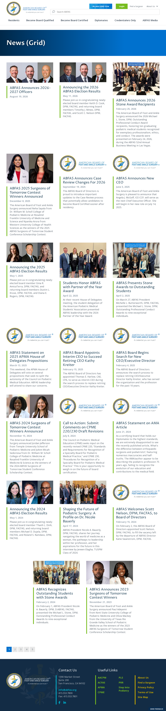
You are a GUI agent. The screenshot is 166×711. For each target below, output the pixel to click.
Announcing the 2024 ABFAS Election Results (28, 511)
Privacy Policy (146, 687)
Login (121, 6)
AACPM (102, 677)
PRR (121, 682)
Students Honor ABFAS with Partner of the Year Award (82, 287)
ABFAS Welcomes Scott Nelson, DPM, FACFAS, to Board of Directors (136, 513)
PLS (121, 677)
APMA (101, 687)
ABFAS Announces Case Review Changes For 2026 (84, 180)
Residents (13, 20)
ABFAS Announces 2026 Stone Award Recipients (135, 102)
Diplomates (101, 20)
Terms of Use (145, 692)
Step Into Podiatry (124, 689)
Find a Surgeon (136, 6)
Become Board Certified (74, 20)
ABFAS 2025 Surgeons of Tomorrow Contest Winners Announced (30, 192)
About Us (151, 6)
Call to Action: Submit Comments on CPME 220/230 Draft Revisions (83, 427)
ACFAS (101, 682)
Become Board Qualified (40, 20)
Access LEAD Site (101, 6)
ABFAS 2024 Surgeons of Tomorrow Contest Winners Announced (30, 427)
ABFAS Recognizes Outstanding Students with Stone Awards (54, 593)
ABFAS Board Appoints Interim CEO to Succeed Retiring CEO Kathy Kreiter (82, 359)
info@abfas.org (67, 689)
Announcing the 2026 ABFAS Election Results (82, 89)
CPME (101, 692)
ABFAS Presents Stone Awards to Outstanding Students (135, 287)
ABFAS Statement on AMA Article (137, 425)
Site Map (143, 697)
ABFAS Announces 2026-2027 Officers (30, 90)
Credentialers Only (125, 20)
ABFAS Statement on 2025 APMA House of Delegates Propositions (29, 357)
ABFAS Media (150, 20)
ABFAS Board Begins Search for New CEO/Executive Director (135, 357)
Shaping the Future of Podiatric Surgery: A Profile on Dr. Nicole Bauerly (81, 515)
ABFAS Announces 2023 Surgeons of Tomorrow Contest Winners (109, 593)
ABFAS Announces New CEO (135, 180)
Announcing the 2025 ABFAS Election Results (28, 269)
